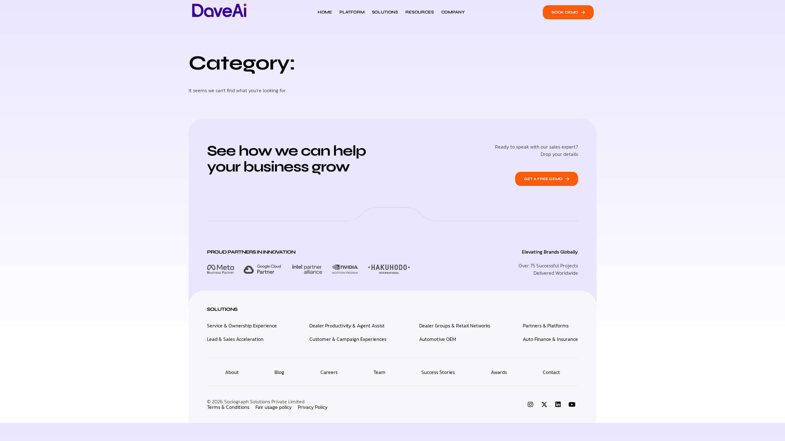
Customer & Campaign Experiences (347, 339)
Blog (279, 372)
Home (325, 12)
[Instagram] (530, 404)
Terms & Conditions (228, 407)
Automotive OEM (437, 339)
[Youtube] (572, 404)
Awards (499, 372)
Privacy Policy (312, 407)
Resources (419, 12)
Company (453, 12)
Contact (551, 372)
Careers (329, 372)
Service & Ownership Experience (242, 325)
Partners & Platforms (546, 325)
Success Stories (438, 372)
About (232, 372)
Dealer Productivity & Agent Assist (347, 325)
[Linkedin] (558, 404)
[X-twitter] (544, 404)
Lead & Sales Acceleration (235, 339)
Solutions (385, 12)
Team (379, 372)
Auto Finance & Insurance (550, 339)
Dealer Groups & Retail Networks (454, 325)
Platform (352, 12)
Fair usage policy (273, 407)
